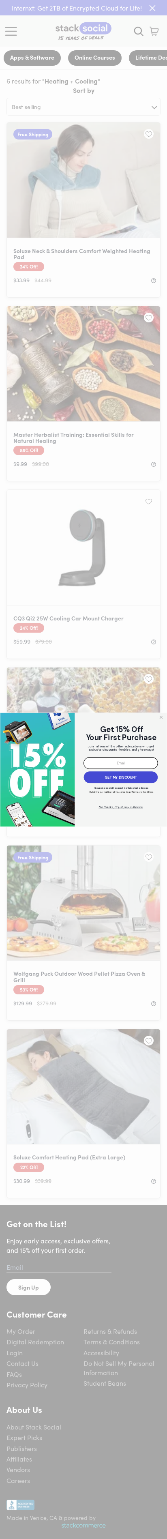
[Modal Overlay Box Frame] (83, 770)
